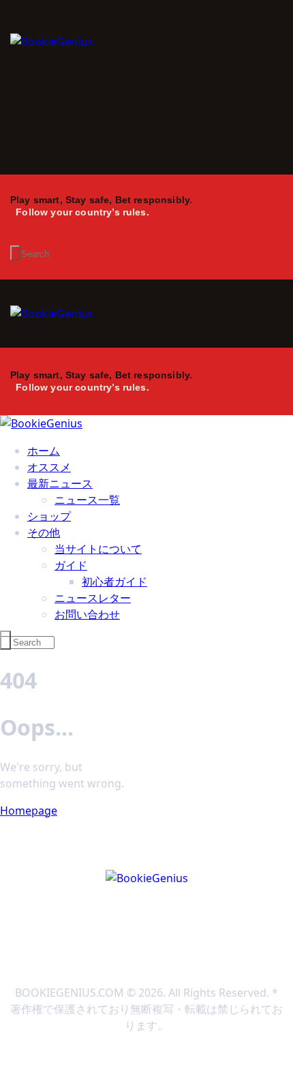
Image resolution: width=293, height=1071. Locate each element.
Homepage (28, 810)
